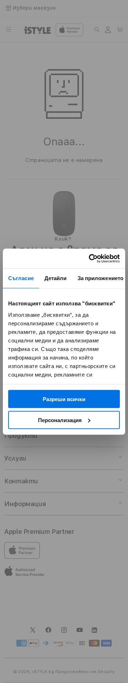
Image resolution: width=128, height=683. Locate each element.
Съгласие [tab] (21, 278)
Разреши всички (64, 399)
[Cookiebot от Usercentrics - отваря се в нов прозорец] (90, 258)
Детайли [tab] (55, 278)
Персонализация (60, 420)
